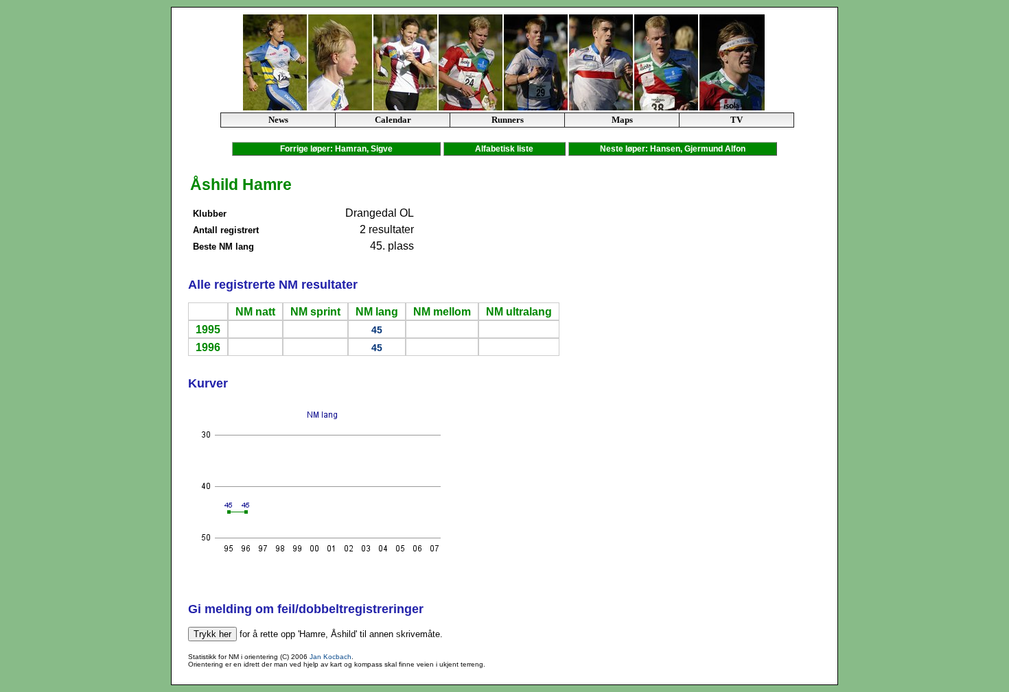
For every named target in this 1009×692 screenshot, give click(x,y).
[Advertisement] (781, 379)
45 (376, 329)
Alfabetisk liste (504, 149)
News (278, 120)
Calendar (393, 120)
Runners (507, 120)
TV (736, 120)
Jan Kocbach (330, 656)
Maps (622, 120)
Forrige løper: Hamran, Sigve (336, 149)
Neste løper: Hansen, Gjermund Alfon (673, 149)
